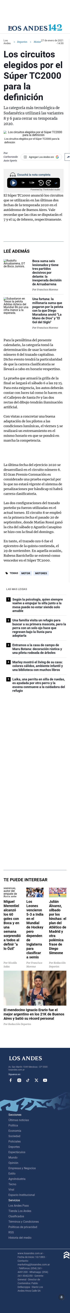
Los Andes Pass (18, 1205)
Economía (14, 1130)
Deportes (22, 41)
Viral (11, 1189)
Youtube (45, 1080)
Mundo (12, 1157)
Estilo (11, 1173)
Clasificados (16, 1216)
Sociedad (14, 1136)
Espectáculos (16, 1152)
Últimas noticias (18, 1120)
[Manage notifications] (61, 1297)
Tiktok (28, 1080)
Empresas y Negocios (22, 1168)
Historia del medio (19, 1237)
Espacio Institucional (21, 1195)
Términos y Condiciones (23, 1221)
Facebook (10, 1080)
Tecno (12, 1184)
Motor (25, 573)
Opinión (13, 1163)
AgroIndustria (16, 1179)
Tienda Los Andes (19, 1211)
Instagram (19, 1080)
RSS (11, 1232)
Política (13, 1125)
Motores (41, 573)
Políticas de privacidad (22, 1227)
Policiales (14, 1141)
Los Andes (7, 42)
